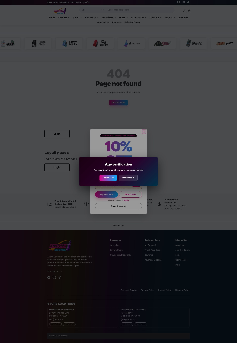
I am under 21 (128, 178)
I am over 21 (108, 178)
